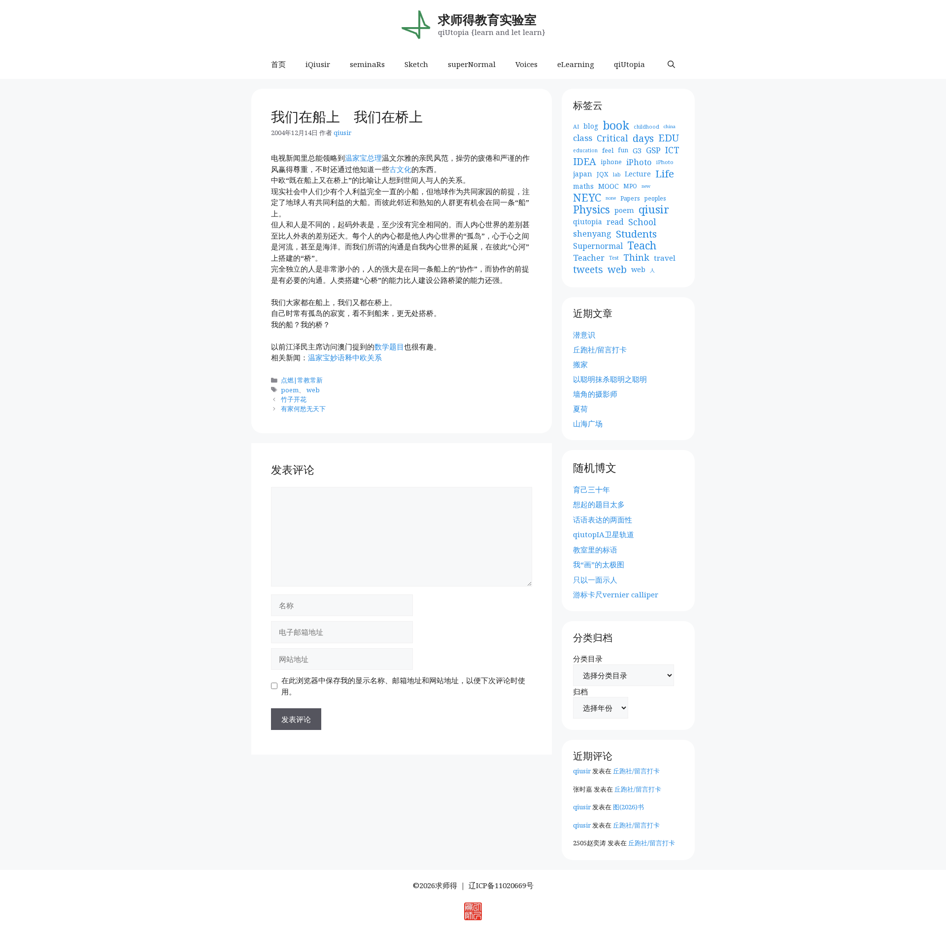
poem (290, 389)
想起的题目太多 (599, 504)
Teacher (589, 257)
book (616, 126)
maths (583, 186)
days (643, 138)
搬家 (580, 364)
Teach (641, 245)
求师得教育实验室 (487, 19)
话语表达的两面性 (602, 519)
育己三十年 (591, 489)
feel (607, 150)
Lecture (638, 173)
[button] (671, 64)
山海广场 (588, 423)
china (670, 126)
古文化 (400, 169)
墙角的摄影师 (595, 394)
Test (614, 257)
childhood (646, 126)
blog (590, 126)
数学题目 (389, 346)
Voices (526, 64)
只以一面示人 (595, 580)
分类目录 (588, 658)
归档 (580, 691)
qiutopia (587, 221)
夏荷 (580, 409)
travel (665, 258)
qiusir (654, 209)
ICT (672, 150)
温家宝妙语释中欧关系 (345, 357)
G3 (637, 150)
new (646, 186)
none (611, 198)
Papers (630, 198)
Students (636, 234)
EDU (668, 138)
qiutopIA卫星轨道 (603, 534)
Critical (612, 138)
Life (664, 173)
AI (576, 126)
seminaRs (367, 64)
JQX (602, 174)
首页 (278, 64)
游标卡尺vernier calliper (615, 594)
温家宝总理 (363, 158)
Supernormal (598, 246)
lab (616, 174)
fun (623, 150)
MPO (630, 186)
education (585, 150)
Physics (591, 209)
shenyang (592, 233)
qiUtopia (629, 64)
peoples (655, 198)
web (313, 389)
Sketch (416, 64)
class (582, 138)
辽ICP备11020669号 (501, 885)
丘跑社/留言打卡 (600, 349)
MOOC (608, 186)
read (615, 221)
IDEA (584, 162)
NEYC (587, 198)
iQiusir (317, 64)
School (642, 222)
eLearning (575, 64)
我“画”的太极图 (598, 564)
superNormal (472, 64)
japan (582, 173)
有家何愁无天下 (303, 408)
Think (636, 257)
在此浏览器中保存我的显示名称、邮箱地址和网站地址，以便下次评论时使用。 (403, 685)
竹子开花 (293, 399)
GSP (653, 150)
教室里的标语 (595, 549)
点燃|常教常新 (302, 380)
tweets (588, 270)
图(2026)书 (628, 806)
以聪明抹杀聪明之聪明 (610, 379)
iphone (611, 162)
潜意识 (584, 335)
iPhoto (639, 162)
